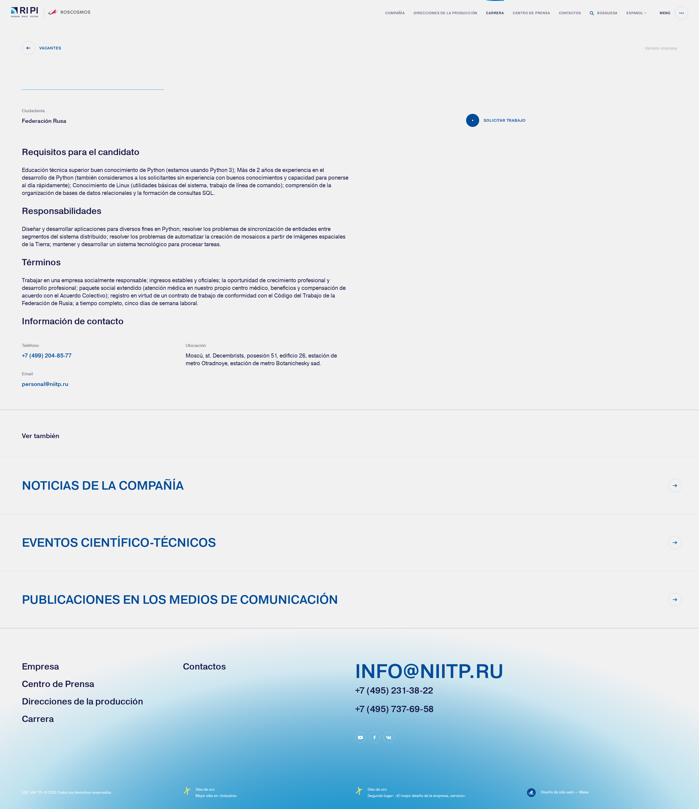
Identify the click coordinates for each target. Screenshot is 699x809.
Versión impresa (661, 48)
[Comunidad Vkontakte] (388, 737)
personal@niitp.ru (45, 383)
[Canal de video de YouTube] (360, 737)
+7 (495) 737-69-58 (394, 709)
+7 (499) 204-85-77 (47, 355)
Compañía (395, 13)
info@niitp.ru (429, 672)
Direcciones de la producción (445, 13)
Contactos (570, 13)
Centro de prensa (531, 13)
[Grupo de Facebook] (374, 737)
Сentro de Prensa (58, 684)
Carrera (495, 13)
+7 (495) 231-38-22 (394, 690)
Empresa (40, 666)
